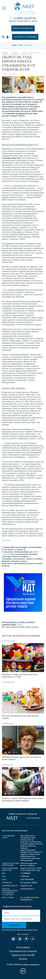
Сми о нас (28, 45)
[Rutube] (32, 939)
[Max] (13, 939)
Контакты (23, 959)
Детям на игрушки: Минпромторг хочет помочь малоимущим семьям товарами (23, 799)
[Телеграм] (26, 939)
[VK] (20, 939)
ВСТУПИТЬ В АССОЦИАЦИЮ (25, 37)
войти (19, 625)
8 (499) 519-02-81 (25, 18)
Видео (14, 45)
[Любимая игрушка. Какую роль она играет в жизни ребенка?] (23, 740)
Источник (6, 540)
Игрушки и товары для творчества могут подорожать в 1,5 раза (20, 675)
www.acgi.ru (25, 842)
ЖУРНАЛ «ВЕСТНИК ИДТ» (23, 28)
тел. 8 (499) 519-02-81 (29, 898)
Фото (21, 45)
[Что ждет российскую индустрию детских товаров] (23, 698)
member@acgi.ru (27, 889)
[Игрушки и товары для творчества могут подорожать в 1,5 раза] (23, 657)
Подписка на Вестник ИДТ (23, 955)
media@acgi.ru (26, 900)
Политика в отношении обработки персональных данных (19, 929)
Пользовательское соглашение (23, 951)
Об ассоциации (23, 947)
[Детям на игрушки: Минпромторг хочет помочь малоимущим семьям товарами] (23, 781)
